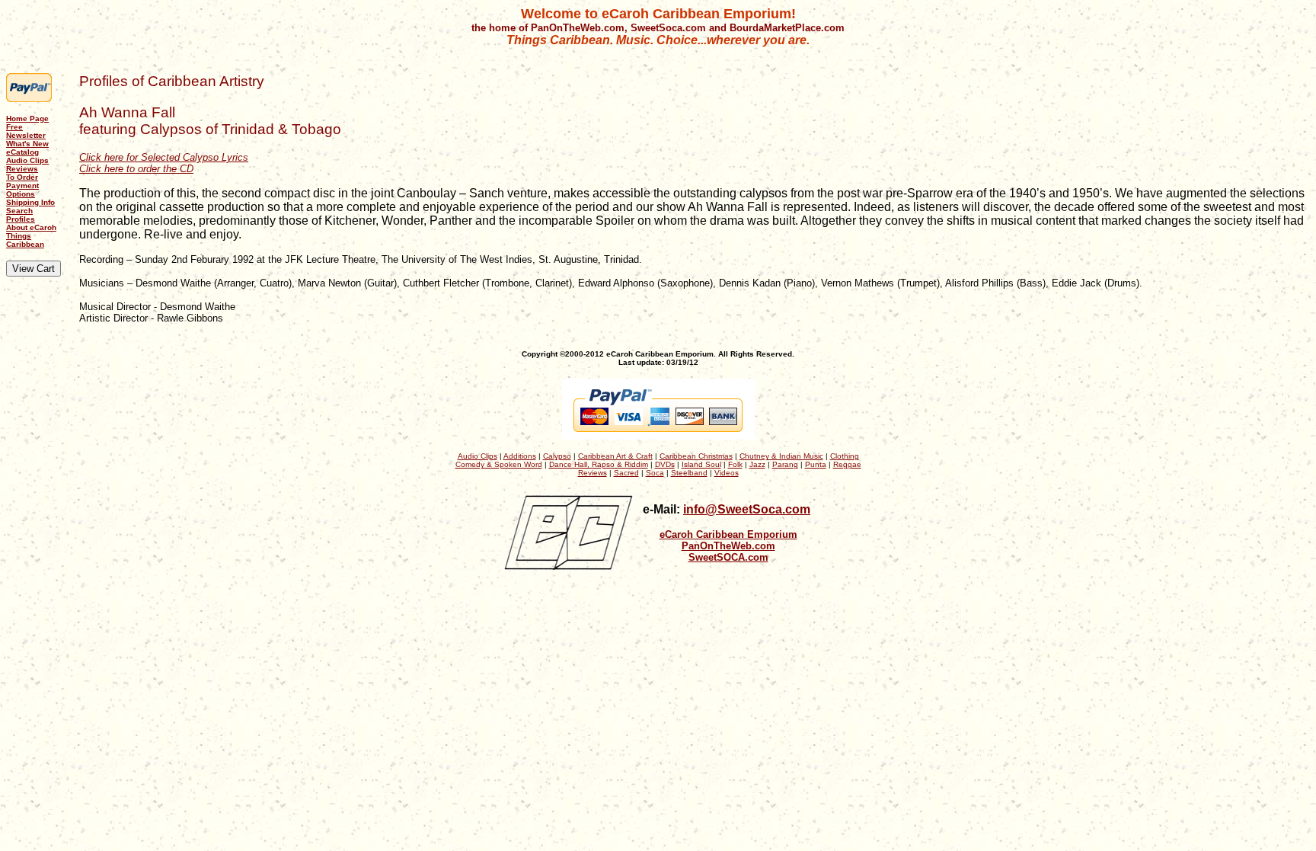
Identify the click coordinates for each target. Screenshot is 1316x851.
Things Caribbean (25, 240)
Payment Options (22, 189)
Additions (519, 456)
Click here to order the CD (136, 168)
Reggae (847, 464)
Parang (785, 464)
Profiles (20, 219)
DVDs (665, 464)
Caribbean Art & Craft (615, 456)
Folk (735, 464)
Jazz (757, 464)
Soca (655, 473)
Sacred (626, 473)
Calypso (557, 456)
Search (19, 210)
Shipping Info (30, 202)
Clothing (844, 456)
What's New (27, 143)
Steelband (689, 473)
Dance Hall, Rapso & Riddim (598, 464)
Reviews (22, 169)
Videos (726, 473)
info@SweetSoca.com (746, 509)
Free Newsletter (26, 131)
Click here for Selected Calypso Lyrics (163, 157)
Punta (815, 464)
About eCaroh (31, 227)
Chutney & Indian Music (781, 456)
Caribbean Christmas (696, 456)
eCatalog (22, 152)
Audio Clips (27, 160)
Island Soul (701, 464)
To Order (22, 177)
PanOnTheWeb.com (728, 546)
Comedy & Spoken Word (498, 464)
